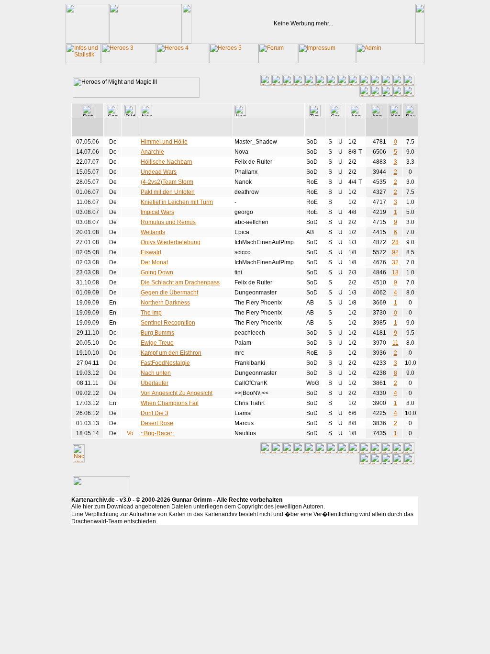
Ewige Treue (157, 342)
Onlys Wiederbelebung (170, 242)
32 (395, 262)
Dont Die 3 (154, 413)
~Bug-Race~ (157, 433)
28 (395, 242)
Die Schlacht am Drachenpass (180, 282)
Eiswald (151, 252)
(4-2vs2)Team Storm (167, 182)
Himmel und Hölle (164, 141)
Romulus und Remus (168, 222)
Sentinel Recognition (168, 322)
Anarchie (152, 151)
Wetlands (153, 232)
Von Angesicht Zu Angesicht (176, 393)
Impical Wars (157, 212)
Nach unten (156, 373)
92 (395, 252)
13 (395, 272)
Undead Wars (159, 172)
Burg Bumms (157, 332)
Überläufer (154, 383)
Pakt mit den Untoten (168, 192)
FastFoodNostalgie (165, 363)
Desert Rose (157, 423)
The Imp (151, 312)
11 (395, 342)
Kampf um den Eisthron (171, 353)
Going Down (157, 272)
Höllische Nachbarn (166, 161)
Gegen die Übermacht (169, 292)
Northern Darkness (165, 302)
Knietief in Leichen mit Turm (177, 202)
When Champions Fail (170, 403)
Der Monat (154, 262)
